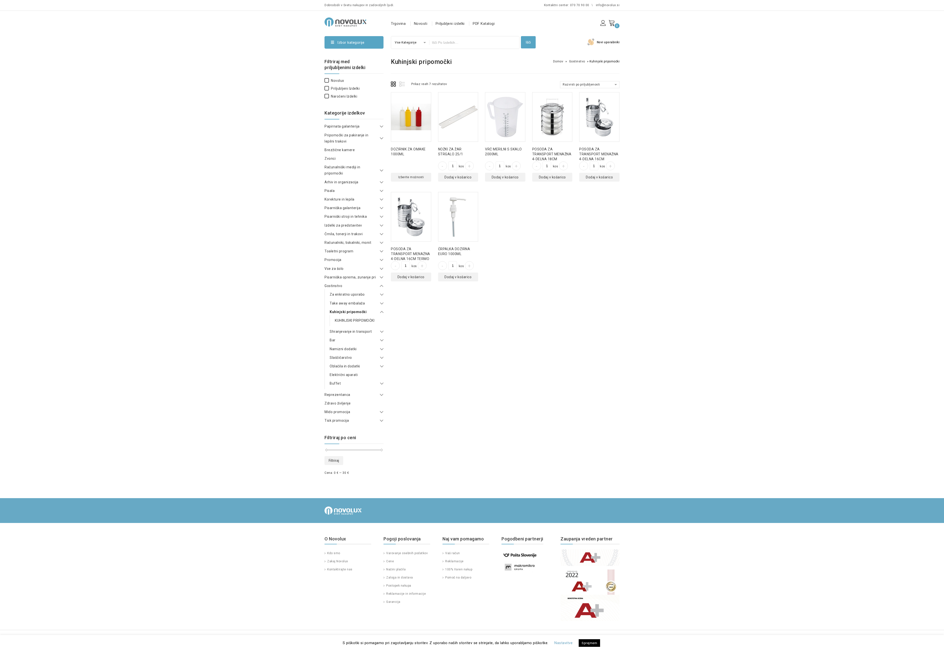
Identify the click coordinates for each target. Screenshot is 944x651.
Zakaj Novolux (337, 561)
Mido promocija (337, 412)
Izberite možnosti (411, 177)
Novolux (337, 81)
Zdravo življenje (337, 403)
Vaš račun (452, 553)
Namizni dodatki (343, 349)
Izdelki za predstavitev (343, 225)
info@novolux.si (608, 5)
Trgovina (398, 23)
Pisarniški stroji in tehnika (345, 216)
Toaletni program (338, 251)
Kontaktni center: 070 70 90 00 (566, 5)
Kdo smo (333, 553)
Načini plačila (395, 569)
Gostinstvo (577, 61)
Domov (558, 61)
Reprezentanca (337, 395)
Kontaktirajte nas (339, 569)
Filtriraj (334, 461)
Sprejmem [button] (589, 643)
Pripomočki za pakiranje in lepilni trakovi (346, 138)
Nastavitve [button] (563, 643)
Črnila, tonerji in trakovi (343, 234)
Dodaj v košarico (458, 177)
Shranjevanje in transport (351, 331)
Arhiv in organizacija (341, 182)
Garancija (392, 602)
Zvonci (330, 158)
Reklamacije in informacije (405, 593)
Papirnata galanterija (342, 126)
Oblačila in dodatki (345, 366)
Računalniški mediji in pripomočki (342, 170)
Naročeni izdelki (344, 96)
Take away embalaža (347, 303)
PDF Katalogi (484, 23)
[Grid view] (394, 85)
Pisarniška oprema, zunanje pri (350, 277)
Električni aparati (344, 375)
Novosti (421, 23)
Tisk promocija (336, 420)
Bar (333, 340)
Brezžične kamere (339, 150)
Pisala (329, 191)
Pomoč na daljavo (457, 577)
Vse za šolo (334, 269)
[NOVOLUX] (345, 21)
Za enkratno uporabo (347, 294)
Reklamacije (454, 561)
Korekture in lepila (339, 199)
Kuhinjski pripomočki (348, 312)
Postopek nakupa (398, 585)
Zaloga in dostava (399, 577)
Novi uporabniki (608, 42)
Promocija (332, 260)
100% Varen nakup (458, 569)
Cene (389, 561)
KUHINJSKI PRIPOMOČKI (354, 320)
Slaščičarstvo (341, 358)
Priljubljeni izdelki (450, 23)
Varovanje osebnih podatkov (406, 553)
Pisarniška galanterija (342, 208)
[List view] (402, 85)
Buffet (335, 383)
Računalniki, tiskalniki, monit (347, 243)
